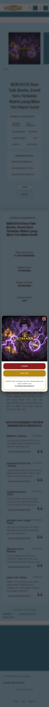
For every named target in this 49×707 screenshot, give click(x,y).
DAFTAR (24, 373)
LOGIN (24, 366)
